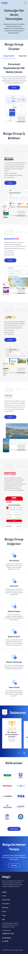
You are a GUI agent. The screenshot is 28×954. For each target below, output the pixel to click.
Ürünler (4, 896)
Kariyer (4, 915)
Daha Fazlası (14, 829)
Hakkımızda (5, 907)
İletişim (4, 911)
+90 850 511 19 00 (8, 934)
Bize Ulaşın (14, 865)
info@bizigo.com (6, 930)
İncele (14, 87)
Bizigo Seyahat (6, 900)
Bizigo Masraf (6, 903)
